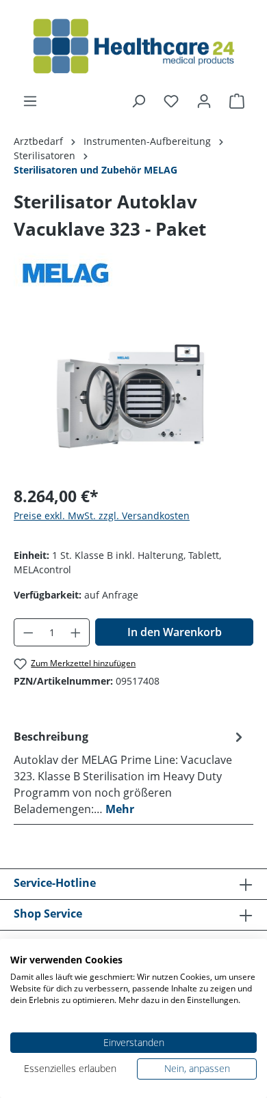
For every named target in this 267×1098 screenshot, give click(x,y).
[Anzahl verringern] (28, 632)
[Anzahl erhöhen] (76, 632)
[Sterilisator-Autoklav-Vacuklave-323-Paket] (133, 396)
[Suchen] (138, 101)
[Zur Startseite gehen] (133, 46)
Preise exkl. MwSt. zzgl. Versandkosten (102, 515)
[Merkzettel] (171, 101)
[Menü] (30, 101)
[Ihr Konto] (204, 101)
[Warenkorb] (236, 101)
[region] (133, 396)
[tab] (130, 772)
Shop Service (48, 913)
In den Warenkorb (174, 632)
